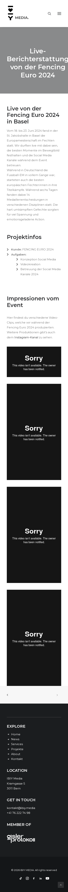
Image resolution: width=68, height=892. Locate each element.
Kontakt (17, 759)
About (15, 754)
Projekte (17, 749)
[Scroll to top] (61, 884)
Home (15, 734)
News (15, 739)
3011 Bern (14, 788)
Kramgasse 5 (16, 783)
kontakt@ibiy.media (21, 808)
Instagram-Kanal (26, 337)
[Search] (47, 13)
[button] (59, 13)
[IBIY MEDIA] (19, 13)
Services (17, 744)
